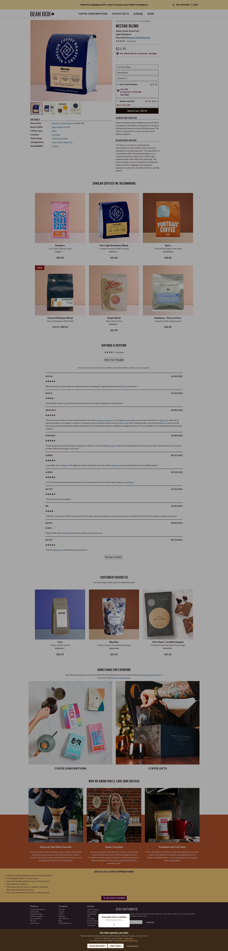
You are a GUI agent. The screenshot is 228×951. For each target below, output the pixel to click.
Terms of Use (133, 941)
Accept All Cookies (97, 946)
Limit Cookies (115, 946)
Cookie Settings (132, 946)
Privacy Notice (120, 941)
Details (119, 938)
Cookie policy (128, 938)
